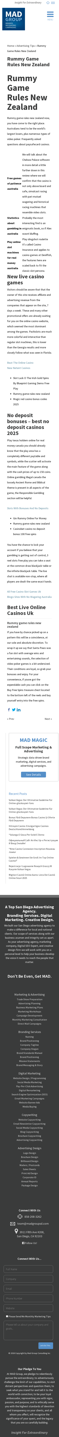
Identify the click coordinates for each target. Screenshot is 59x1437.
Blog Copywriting (29, 1131)
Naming (29, 1036)
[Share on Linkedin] (18, 710)
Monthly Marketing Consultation (29, 1019)
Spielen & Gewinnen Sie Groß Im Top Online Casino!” (31, 859)
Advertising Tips (25, 45)
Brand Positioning (29, 1040)
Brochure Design (29, 1157)
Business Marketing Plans (29, 1007)
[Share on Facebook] (9, 710)
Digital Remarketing (29, 1090)
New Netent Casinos (18, 368)
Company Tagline (29, 1044)
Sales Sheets (29, 1169)
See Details (33, 775)
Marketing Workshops (29, 1011)
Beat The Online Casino (20, 362)
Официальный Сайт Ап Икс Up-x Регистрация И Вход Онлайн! (33, 842)
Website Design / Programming (29, 1078)
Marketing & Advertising (29, 994)
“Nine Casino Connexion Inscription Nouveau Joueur (32, 850)
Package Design (29, 1185)
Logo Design (29, 1152)
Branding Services (29, 1032)
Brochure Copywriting (29, 1135)
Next (47, 719)
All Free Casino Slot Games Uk (24, 591)
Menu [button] (50, 19)
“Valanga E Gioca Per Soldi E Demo (26, 834)
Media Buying (30, 1106)
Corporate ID (29, 1177)
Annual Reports (29, 1181)
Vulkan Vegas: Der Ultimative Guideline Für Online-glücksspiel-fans (30, 801)
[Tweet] (14, 710)
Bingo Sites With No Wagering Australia (29, 597)
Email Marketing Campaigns (29, 1098)
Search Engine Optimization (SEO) (30, 1094)
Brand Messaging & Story (29, 1065)
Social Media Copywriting (29, 1127)
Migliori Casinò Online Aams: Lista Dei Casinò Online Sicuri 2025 (32, 876)
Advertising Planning (29, 1003)
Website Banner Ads (29, 1102)
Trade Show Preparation (29, 999)
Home (10, 45)
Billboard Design (29, 1161)
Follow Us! (30, 1243)
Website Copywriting (29, 1119)
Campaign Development (29, 1015)
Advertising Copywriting (29, 1139)
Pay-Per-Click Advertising (29, 1086)
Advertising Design (29, 1148)
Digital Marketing (29, 1073)
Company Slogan (29, 1048)
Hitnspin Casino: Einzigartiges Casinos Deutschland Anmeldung (29, 827)
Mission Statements (29, 1061)
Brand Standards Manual (29, 1052)
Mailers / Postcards (30, 1165)
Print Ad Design (29, 1173)
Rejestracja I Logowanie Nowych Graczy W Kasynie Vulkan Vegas (30, 868)
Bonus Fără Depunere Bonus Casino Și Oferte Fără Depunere (32, 819)
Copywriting (29, 1115)
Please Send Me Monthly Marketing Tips (29, 1316)
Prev (11, 719)
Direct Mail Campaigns (29, 1023)
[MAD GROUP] (13, 19)
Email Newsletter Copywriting (29, 1123)
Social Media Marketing (29, 1082)
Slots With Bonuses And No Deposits (27, 508)
